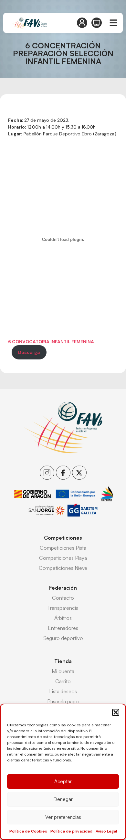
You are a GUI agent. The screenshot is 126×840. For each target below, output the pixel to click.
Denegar (63, 799)
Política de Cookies (28, 831)
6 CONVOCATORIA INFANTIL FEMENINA (51, 342)
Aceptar (63, 781)
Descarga (29, 352)
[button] (115, 712)
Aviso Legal (106, 831)
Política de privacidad (71, 831)
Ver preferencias (63, 817)
